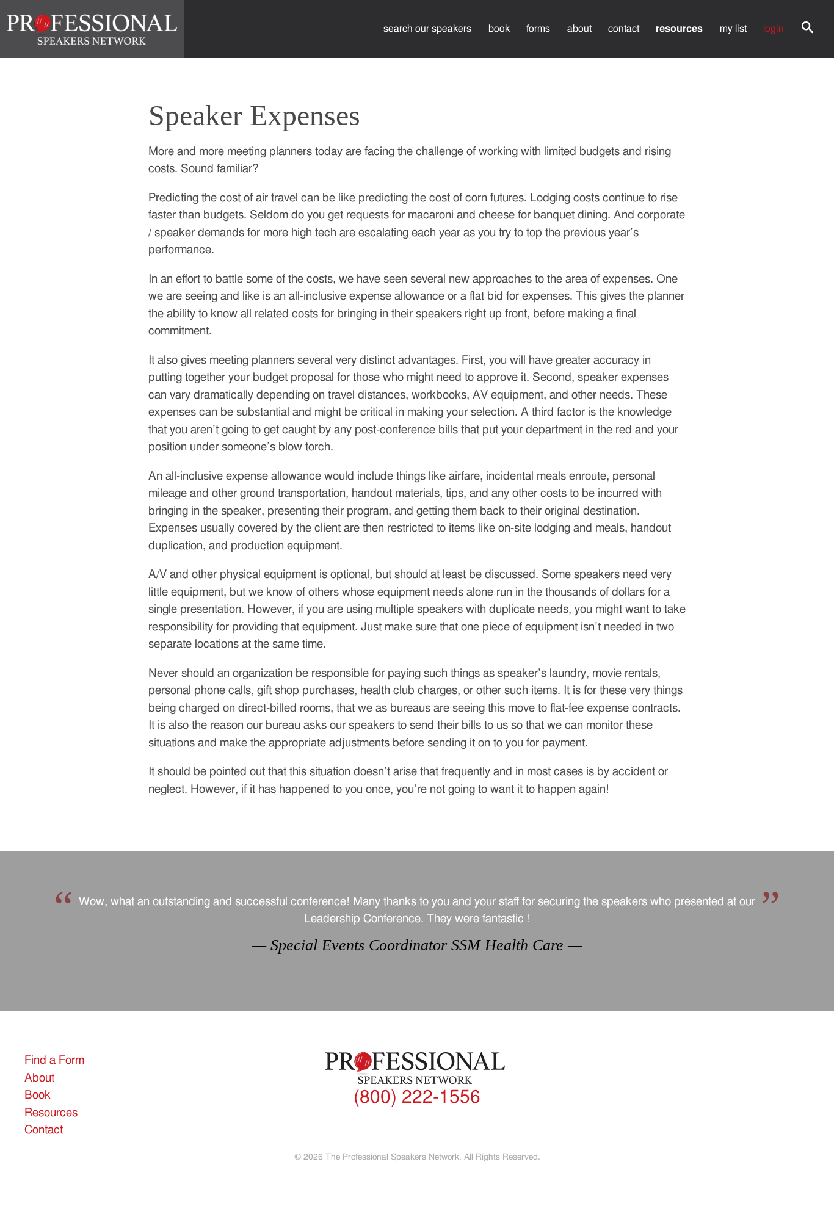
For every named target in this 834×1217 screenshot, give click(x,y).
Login (773, 29)
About (579, 29)
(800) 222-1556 (417, 1097)
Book (499, 29)
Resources (679, 29)
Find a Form (54, 1060)
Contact (623, 29)
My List (733, 29)
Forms (538, 29)
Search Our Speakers (427, 29)
